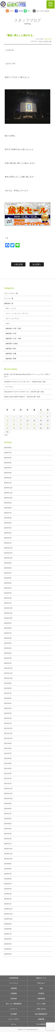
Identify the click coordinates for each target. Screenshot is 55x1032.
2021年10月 (8, 738)
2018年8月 (8, 929)
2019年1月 (8, 904)
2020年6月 (8, 819)
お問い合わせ (41, 1009)
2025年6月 (8, 518)
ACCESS (20, 11)
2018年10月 (8, 919)
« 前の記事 (18, 264)
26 (21, 428)
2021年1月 (8, 783)
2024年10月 (8, 558)
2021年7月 (8, 753)
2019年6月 (8, 879)
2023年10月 (8, 618)
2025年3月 (8, 533)
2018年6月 (8, 939)
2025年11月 (8, 493)
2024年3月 (8, 593)
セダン (8, 323)
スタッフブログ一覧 (45, 41)
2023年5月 (8, 643)
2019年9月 (8, 864)
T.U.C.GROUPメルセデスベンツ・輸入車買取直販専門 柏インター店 (21, 4)
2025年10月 (8, 498)
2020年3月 (8, 834)
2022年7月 (8, 693)
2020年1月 (8, 844)
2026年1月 (8, 483)
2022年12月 (8, 668)
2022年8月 (8, 688)
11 (14, 420)
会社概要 (14, 1014)
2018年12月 (8, 909)
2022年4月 (8, 708)
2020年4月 (8, 829)
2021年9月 (8, 743)
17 (7, 424)
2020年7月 (8, 814)
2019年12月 (8, 849)
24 (7, 428)
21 (34, 424)
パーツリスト (13, 983)
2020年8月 (8, 809)
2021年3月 (8, 773)
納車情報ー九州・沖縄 (13, 338)
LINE (28, 11)
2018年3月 (8, 954)
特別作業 (14, 998)
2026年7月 (8, 453)
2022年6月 (8, 698)
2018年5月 (8, 944)
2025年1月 (8, 543)
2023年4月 (8, 648)
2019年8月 (8, 869)
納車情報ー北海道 (12, 343)
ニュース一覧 (8, 298)
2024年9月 (8, 563)
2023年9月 (8, 623)
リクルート (14, 1009)
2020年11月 (8, 793)
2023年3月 (8, 653)
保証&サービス (41, 978)
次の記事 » (36, 264)
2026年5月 (8, 463)
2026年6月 (8, 458)
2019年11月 (8, 854)
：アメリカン (8, 387)
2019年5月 (8, 884)
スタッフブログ (13, 1019)
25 (14, 428)
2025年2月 (8, 538)
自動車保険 (41, 998)
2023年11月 (8, 613)
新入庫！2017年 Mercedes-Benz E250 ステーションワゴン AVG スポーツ (27, 376)
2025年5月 (8, 523)
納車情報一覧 (8, 303)
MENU (50, 4)
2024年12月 (8, 548)
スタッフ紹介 (41, 1004)
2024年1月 (8, 603)
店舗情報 (14, 988)
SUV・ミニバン (11, 308)
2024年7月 (8, 573)
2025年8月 (8, 508)
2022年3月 (8, 713)
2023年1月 (8, 663)
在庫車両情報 (13, 978)
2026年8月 (8, 448)
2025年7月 (8, 513)
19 (21, 424)
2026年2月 (8, 478)
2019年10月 (8, 859)
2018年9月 (8, 924)
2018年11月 (8, 914)
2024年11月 (8, 553)
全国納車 (14, 993)
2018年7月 (8, 934)
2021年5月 (8, 763)
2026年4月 (8, 468)
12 (21, 420)
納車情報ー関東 (11, 359)
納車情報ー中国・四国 (13, 328)
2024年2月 (8, 598)
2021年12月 (8, 728)
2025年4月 (8, 528)
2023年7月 (8, 633)
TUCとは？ (41, 983)
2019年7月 (8, 874)
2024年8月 (8, 568)
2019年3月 (8, 894)
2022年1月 (8, 723)
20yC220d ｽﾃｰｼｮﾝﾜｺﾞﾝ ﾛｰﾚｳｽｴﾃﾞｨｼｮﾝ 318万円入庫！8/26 (24, 392)
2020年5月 (8, 824)
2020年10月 (8, 798)
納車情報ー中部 (11, 333)
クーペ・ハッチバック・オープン (17, 313)
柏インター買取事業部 (13, 1004)
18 (14, 424)
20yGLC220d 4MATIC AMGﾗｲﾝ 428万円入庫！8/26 (22, 397)
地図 (41, 988)
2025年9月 (8, 503)
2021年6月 (8, 758)
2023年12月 (8, 608)
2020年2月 (8, 839)
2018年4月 (8, 949)
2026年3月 (8, 473)
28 (34, 428)
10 (7, 420)
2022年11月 (8, 673)
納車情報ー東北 (11, 348)
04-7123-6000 (42, 11)
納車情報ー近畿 (11, 353)
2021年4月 (8, 768)
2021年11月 (8, 733)
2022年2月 (8, 718)
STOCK (11, 11)
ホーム (13, 1024)
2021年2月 (8, 778)
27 (27, 428)
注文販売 (41, 993)
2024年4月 (8, 588)
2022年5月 (8, 703)
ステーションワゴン (12, 318)
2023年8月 (8, 628)
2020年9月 (8, 803)
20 (27, 424)
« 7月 (6, 435)
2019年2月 (8, 899)
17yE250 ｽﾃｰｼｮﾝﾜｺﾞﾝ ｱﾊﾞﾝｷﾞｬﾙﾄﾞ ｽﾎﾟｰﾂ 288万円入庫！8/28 (25, 382)
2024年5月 (8, 583)
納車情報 (41, 1019)
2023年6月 (8, 638)
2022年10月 (8, 678)
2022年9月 (8, 683)
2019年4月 (8, 889)
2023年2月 (8, 658)
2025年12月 (8, 488)
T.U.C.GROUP (41, 1024)
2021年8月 (8, 748)
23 (48, 424)
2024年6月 (8, 578)
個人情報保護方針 (41, 1014)
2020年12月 (8, 788)
